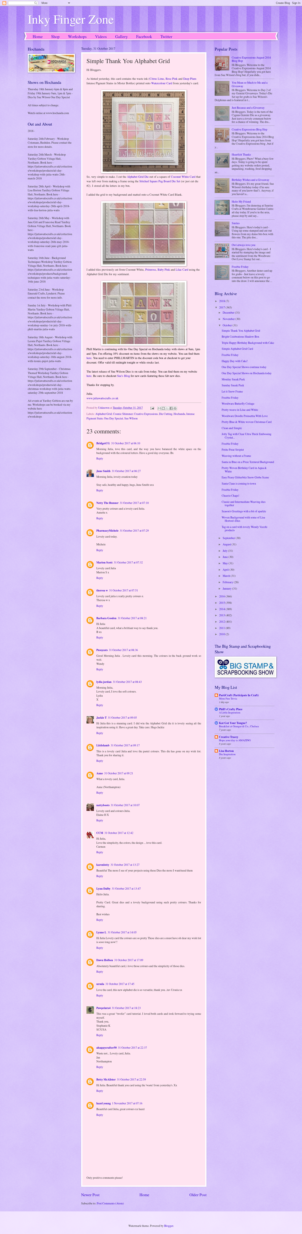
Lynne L (101, 932)
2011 (222, 628)
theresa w (102, 590)
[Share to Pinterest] (175, 408)
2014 (222, 609)
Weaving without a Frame (236, 456)
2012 (222, 621)
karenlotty (102, 865)
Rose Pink (172, 79)
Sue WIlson (131, 418)
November (229, 319)
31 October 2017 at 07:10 (134, 503)
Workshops (77, 36)
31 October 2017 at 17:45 (119, 984)
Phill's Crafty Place (230, 709)
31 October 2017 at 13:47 (126, 888)
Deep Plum (189, 79)
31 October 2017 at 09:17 (125, 745)
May (225, 563)
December (229, 312)
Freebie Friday (240, 267)
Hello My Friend (241, 201)
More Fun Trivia (228, 698)
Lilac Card (182, 269)
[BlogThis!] (163, 408)
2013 (222, 615)
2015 (222, 603)
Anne (99, 773)
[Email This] (159, 408)
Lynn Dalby (103, 889)
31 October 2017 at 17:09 (128, 960)
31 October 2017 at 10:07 (125, 805)
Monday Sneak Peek (233, 379)
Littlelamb (103, 745)
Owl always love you (243, 245)
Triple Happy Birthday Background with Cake (248, 343)
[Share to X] (167, 408)
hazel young (103, 1103)
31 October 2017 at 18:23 (126, 1008)
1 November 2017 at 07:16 (127, 1103)
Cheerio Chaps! (230, 496)
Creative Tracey (228, 737)
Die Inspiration (227, 754)
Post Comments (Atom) (110, 1203)
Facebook (144, 36)
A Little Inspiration (229, 712)
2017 (222, 307)
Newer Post (90, 1194)
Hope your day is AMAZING (235, 740)
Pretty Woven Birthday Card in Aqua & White (244, 469)
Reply (99, 458)
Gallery (121, 36)
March (227, 576)
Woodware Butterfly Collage (238, 403)
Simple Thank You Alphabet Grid (241, 330)
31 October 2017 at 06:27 (126, 471)
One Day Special (113, 418)
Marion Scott (104, 562)
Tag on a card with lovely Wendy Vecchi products (244, 528)
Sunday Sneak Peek (233, 385)
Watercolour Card (161, 83)
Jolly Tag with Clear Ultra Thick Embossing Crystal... (246, 435)
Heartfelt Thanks (241, 154)
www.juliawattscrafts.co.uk (102, 398)
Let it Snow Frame (232, 391)
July (225, 551)
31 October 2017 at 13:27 (125, 865)
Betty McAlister (106, 1079)
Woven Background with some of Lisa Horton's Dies (243, 519)
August (227, 544)
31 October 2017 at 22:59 (131, 1079)
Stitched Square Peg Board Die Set (159, 181)
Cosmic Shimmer (123, 414)
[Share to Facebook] (171, 408)
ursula (100, 984)
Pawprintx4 (103, 1008)
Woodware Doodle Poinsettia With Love (245, 416)
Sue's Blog (123, 376)
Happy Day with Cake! (235, 361)
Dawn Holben (104, 960)
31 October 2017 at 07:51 (123, 590)
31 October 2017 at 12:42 (118, 833)
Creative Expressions (146, 414)
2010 (222, 634)
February (228, 582)
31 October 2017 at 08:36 (123, 650)
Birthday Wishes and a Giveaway (250, 180)
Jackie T (101, 718)
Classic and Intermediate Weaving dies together (243, 503)
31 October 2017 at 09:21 (118, 773)
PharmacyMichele (107, 531)
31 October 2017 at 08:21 (132, 618)
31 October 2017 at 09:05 (122, 717)
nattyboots (103, 805)
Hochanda (179, 414)
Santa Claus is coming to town (239, 483)
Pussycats (102, 650)
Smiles (236, 223)
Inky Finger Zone (71, 19)
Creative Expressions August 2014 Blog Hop (251, 59)
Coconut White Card (183, 177)
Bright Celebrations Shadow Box (240, 336)
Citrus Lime (157, 79)
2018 (222, 301)
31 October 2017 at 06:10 (125, 443)
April (226, 569)
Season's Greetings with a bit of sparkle (244, 511)
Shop (55, 36)
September (229, 538)
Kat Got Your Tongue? (233, 723)
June (225, 557)
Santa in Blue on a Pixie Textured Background (248, 462)
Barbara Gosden (106, 618)
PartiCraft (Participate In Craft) (239, 695)
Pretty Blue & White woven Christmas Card (247, 422)
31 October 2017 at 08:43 (127, 682)
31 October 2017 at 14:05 (122, 932)
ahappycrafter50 (106, 1048)
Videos (101, 36)
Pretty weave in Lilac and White (240, 410)
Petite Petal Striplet (233, 449)
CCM (99, 833)
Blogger (168, 1226)
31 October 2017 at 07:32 (128, 562)
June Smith (103, 471)
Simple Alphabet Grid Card (237, 349)
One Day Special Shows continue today (244, 367)
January (227, 588)
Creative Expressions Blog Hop (249, 129)
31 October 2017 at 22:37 (132, 1047)
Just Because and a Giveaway (248, 108)
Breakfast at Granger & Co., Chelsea (239, 726)
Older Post (197, 1194)
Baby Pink (164, 269)
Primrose (150, 269)
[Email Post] (152, 408)
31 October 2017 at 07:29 (134, 530)
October (228, 325)
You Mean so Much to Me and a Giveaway (249, 84)
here (88, 358)
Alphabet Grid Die (138, 177)
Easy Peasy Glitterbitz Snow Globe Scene (245, 477)
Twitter (166, 36)
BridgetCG (103, 443)
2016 (222, 596)
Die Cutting (165, 414)
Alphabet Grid (103, 414)
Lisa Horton (226, 751)
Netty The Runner (107, 503)
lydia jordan (104, 682)
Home (38, 36)
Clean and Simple (232, 428)
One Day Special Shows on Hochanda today (247, 373)
